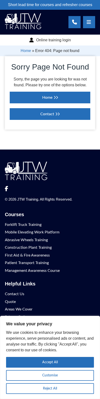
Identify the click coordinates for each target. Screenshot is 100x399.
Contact (47, 114)
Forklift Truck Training (23, 225)
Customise (50, 375)
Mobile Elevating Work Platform (32, 232)
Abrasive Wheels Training (26, 240)
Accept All (50, 362)
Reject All (50, 388)
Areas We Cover (19, 309)
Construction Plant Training (28, 247)
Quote (10, 302)
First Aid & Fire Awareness (27, 255)
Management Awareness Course (32, 271)
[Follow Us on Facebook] (6, 189)
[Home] (23, 28)
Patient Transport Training (27, 263)
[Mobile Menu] (89, 22)
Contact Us (14, 294)
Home (26, 51)
